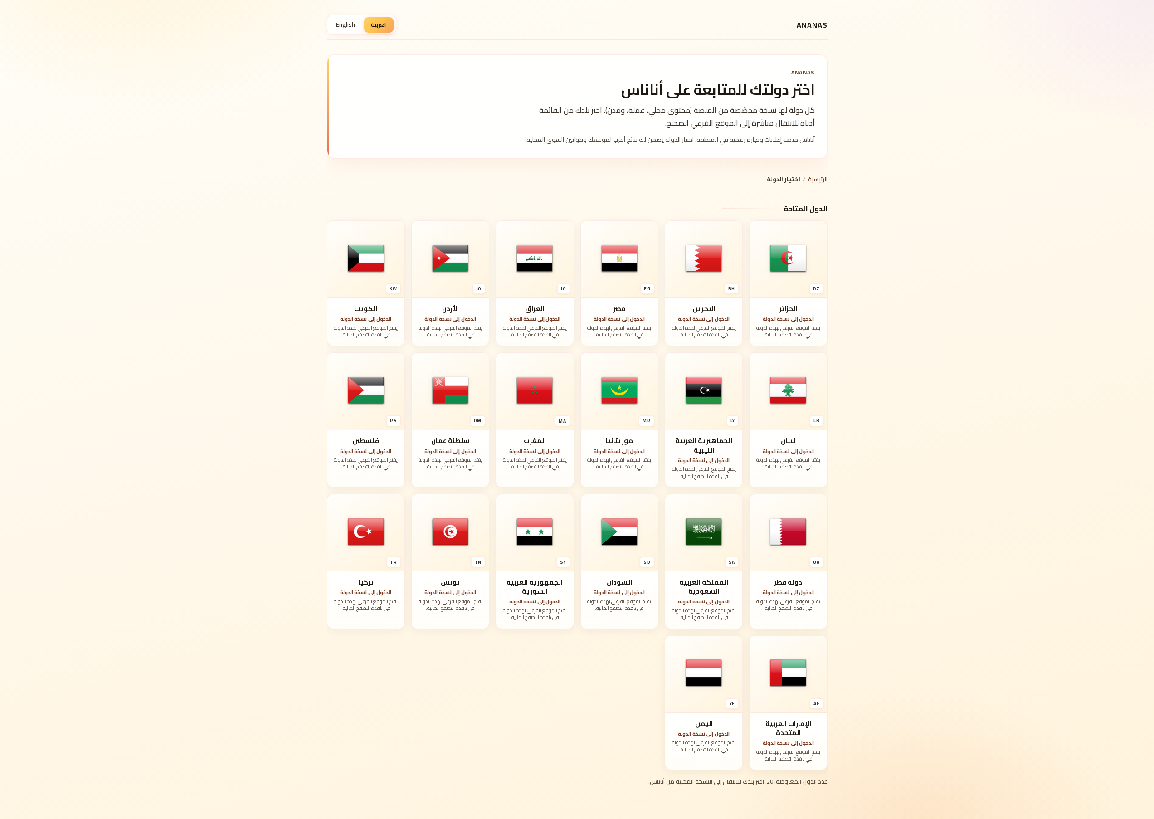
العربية (379, 24)
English (345, 24)
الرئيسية (818, 179)
